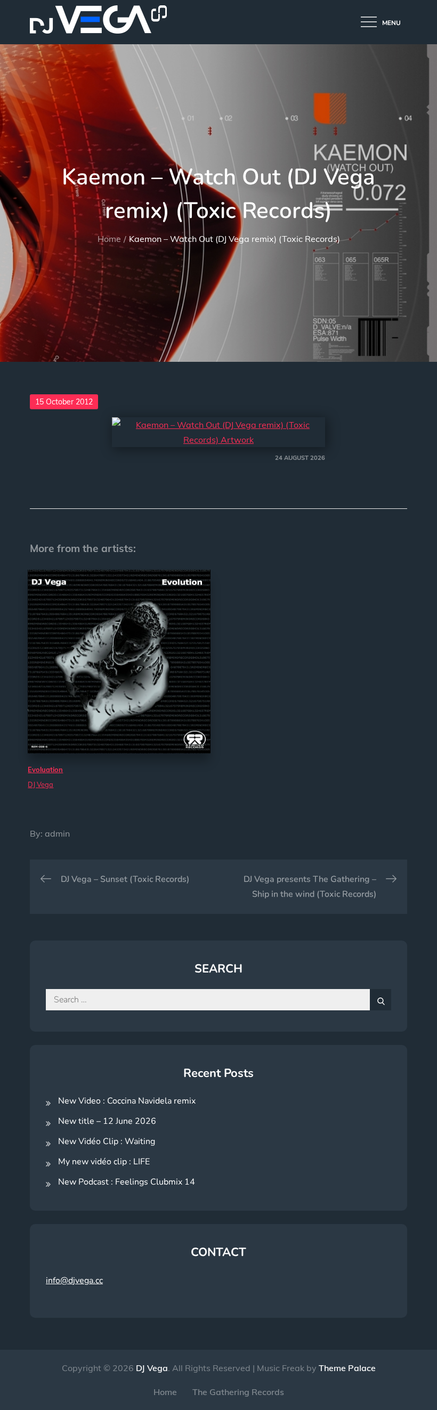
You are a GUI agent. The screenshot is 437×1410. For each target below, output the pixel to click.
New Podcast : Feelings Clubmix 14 (126, 1182)
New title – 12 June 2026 (107, 1121)
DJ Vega (152, 1368)
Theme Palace (347, 1368)
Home (165, 1392)
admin (57, 833)
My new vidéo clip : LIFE (104, 1162)
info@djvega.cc (74, 1280)
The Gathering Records (238, 1392)
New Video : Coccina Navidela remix (127, 1101)
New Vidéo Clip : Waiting (106, 1141)
